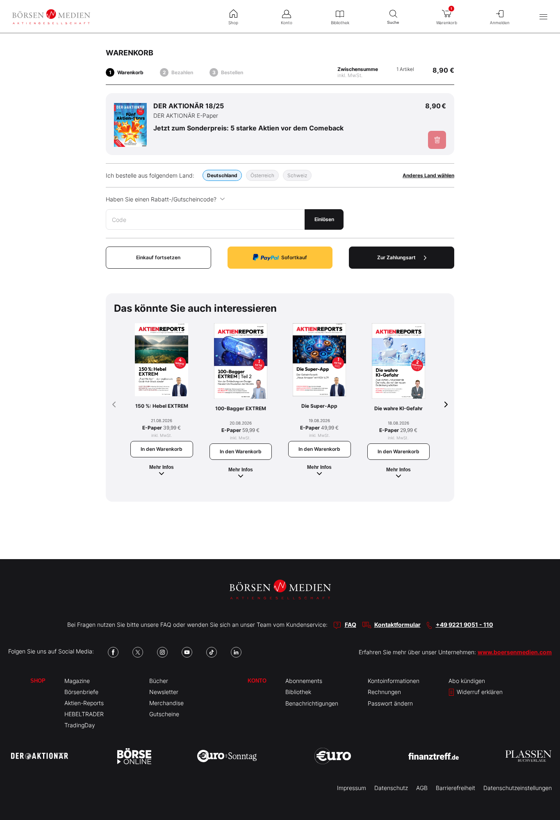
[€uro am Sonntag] (227, 756)
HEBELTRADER (84, 713)
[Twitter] (137, 652)
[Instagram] (162, 652)
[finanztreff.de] (433, 756)
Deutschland (222, 175)
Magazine (77, 680)
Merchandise (166, 702)
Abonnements (303, 680)
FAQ (350, 624)
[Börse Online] (134, 756)
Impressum (351, 787)
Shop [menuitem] (233, 22)
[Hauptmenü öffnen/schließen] (543, 16)
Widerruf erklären (479, 691)
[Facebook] (113, 652)
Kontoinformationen (393, 680)
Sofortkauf (294, 257)
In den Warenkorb (161, 449)
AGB (422, 787)
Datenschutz (391, 787)
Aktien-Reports (84, 702)
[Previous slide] (114, 404)
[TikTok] (211, 652)
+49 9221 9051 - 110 (464, 624)
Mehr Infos (161, 467)
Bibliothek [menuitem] (340, 22)
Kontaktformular (397, 624)
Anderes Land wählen (428, 175)
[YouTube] (187, 652)
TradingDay (79, 725)
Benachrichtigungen (311, 703)
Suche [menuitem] (393, 22)
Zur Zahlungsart (396, 257)
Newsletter (163, 691)
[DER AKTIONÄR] (39, 756)
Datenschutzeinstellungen (517, 787)
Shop (38, 681)
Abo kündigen (466, 680)
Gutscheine (164, 713)
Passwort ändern (390, 703)
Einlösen (324, 219)
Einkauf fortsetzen (158, 257)
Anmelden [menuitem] (500, 22)
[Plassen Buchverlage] (528, 756)
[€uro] (332, 756)
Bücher (158, 680)
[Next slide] (446, 404)
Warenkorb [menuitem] (446, 16)
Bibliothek (298, 691)
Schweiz (297, 175)
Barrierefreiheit (455, 787)
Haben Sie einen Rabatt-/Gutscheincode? (161, 199)
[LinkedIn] (236, 652)
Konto (257, 681)
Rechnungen (384, 691)
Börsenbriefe (81, 691)
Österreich (262, 175)
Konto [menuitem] (286, 22)
